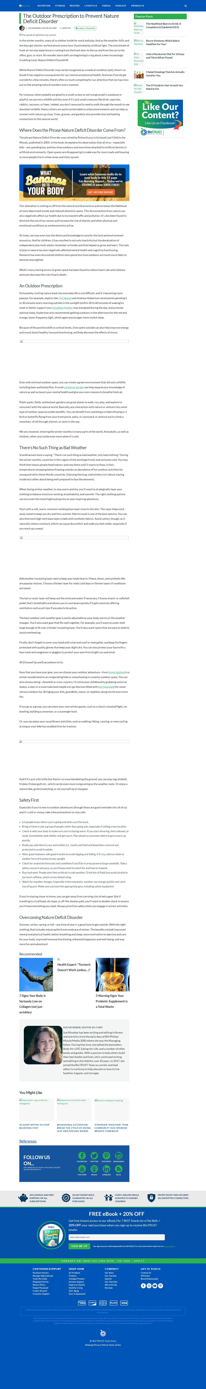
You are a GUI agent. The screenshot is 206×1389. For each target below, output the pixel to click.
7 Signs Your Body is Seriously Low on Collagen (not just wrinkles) (32, 1004)
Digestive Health (77, 1285)
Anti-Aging (74, 1291)
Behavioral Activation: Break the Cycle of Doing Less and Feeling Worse (74, 1127)
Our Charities (111, 1282)
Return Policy (39, 1285)
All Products (74, 1273)
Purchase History (41, 1273)
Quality (108, 1279)
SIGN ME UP (79, 1246)
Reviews (109, 1288)
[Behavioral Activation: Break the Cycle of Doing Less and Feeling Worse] (74, 1109)
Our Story (109, 1273)
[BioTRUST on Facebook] (144, 1286)
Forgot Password (40, 1288)
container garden (74, 387)
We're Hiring (111, 1285)
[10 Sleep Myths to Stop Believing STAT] (36, 1109)
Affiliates (145, 1276)
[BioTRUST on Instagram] (149, 1286)
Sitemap (89, 1345)
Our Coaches (111, 1276)
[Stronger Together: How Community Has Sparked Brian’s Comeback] (112, 1109)
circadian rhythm (62, 307)
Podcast (121, 6)
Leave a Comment (86, 28)
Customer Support (41, 1294)
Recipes (75, 6)
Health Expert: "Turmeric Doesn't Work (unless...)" (74, 967)
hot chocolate (106, 686)
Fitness (60, 6)
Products (137, 6)
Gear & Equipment (77, 1294)
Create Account (40, 1291)
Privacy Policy (169, 1246)
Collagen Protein (76, 1279)
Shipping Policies (41, 1282)
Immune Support (76, 1282)
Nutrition (44, 6)
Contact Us (146, 1273)
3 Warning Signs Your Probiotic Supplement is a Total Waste (112, 1001)
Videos (106, 6)
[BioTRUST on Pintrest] (161, 1286)
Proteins (73, 1276)
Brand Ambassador (149, 1279)
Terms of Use (115, 1345)
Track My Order (40, 1279)
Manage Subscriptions (43, 1276)
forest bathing (116, 672)
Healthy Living (76, 1288)
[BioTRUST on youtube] (155, 1286)
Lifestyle (90, 6)
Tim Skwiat (65, 298)
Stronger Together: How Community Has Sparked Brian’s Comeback (111, 1127)
